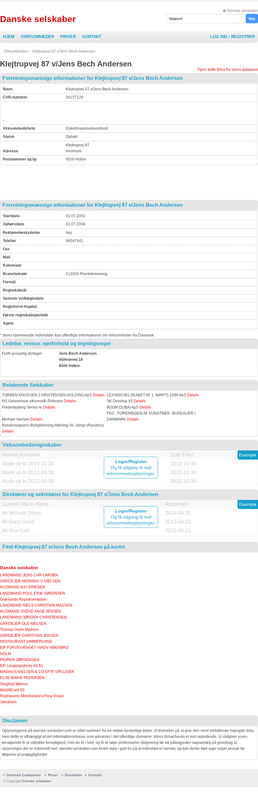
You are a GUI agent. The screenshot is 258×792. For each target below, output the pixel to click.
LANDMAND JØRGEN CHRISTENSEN (33, 617)
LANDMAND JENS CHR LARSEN (29, 575)
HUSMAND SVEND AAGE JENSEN (30, 611)
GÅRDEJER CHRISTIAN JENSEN (29, 635)
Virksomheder (37, 36)
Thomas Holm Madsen (19, 629)
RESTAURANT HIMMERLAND (26, 641)
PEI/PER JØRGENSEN (19, 660)
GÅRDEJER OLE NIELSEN (23, 623)
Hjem (8, 36)
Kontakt (91, 36)
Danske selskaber (242, 10)
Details (99, 395)
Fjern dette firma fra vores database (228, 69)
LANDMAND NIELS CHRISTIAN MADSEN (36, 605)
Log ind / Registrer (232, 36)
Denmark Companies (24, 775)
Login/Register (131, 461)
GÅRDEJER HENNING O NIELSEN (30, 581)
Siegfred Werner (14, 684)
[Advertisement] (139, 112)
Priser (68, 36)
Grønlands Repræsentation (23, 599)
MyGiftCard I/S (12, 690)
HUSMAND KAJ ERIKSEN (22, 587)
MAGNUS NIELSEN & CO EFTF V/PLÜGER (37, 672)
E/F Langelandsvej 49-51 (21, 666)
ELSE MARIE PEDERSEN (22, 678)
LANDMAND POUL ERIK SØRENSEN (32, 593)
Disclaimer (73, 775)
